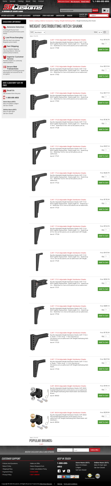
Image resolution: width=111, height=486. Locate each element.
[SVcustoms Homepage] (23, 8)
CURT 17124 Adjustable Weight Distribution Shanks (68, 226)
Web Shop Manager (46, 484)
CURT (41, 444)
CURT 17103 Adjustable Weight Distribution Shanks (68, 93)
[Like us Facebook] (59, 471)
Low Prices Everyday (14, 38)
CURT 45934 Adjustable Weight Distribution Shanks (68, 413)
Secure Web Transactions (12, 68)
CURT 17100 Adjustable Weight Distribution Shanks (68, 40)
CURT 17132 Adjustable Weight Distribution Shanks (68, 306)
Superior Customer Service (15, 58)
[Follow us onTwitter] (63, 471)
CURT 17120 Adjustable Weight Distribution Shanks (68, 120)
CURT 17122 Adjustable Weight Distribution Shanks (68, 173)
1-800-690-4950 (12, 98)
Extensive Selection (15, 27)
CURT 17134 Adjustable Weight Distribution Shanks (68, 359)
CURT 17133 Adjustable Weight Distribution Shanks (68, 333)
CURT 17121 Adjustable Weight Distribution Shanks (68, 146)
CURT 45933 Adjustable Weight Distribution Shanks (68, 386)
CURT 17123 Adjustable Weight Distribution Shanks (68, 200)
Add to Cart (103, 49)
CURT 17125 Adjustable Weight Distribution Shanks (68, 253)
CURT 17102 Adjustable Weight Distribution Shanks (68, 66)
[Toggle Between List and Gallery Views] (106, 32)
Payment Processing (89, 478)
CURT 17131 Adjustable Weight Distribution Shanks (68, 279)
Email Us (10, 90)
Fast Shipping (13, 46)
